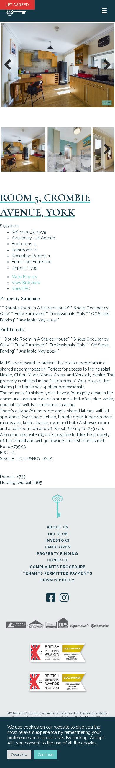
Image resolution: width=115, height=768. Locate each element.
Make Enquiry (24, 276)
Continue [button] (45, 754)
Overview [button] (19, 754)
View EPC (21, 288)
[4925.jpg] (57, 65)
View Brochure (26, 282)
